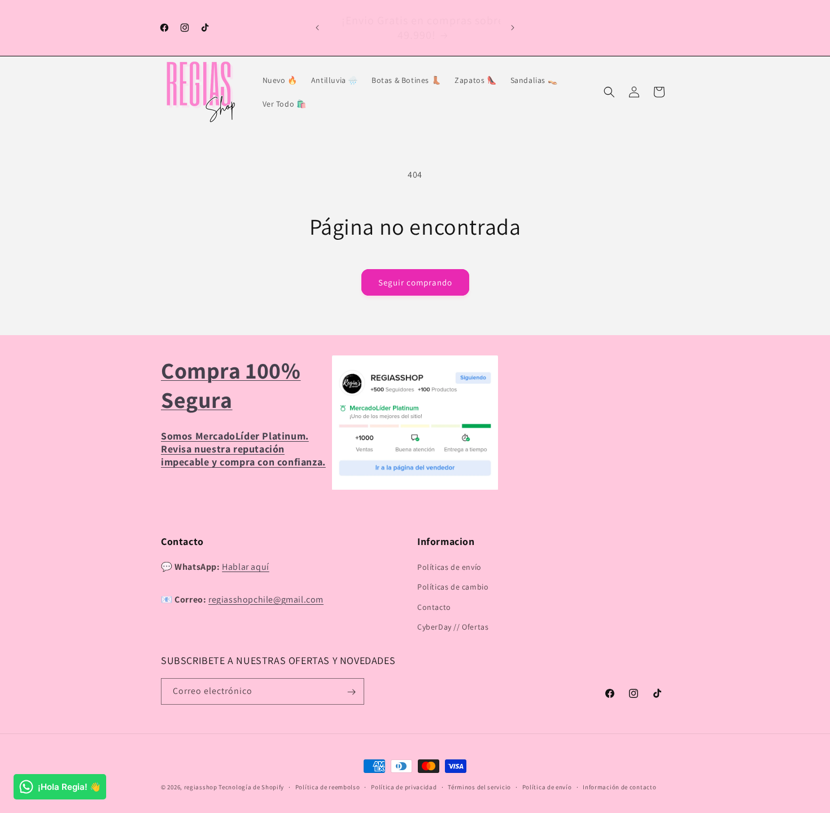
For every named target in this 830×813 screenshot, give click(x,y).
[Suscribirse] (351, 692)
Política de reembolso (327, 786)
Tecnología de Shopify (251, 787)
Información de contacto (619, 786)
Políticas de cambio (452, 587)
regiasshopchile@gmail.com (266, 599)
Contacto (434, 607)
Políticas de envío (449, 567)
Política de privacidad (403, 786)
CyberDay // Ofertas (452, 627)
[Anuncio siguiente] (512, 27)
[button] (609, 92)
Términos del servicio (479, 786)
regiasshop (200, 787)
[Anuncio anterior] (317, 27)
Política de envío (547, 786)
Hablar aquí (245, 567)
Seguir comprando (415, 282)
